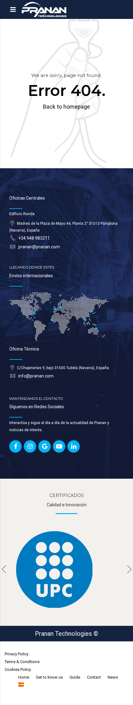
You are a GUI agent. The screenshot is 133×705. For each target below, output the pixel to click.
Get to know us (49, 677)
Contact (94, 677)
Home (23, 677)
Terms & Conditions (22, 661)
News (113, 677)
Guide (75, 677)
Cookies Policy (18, 669)
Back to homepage (66, 106)
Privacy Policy (16, 654)
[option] (66, 569)
